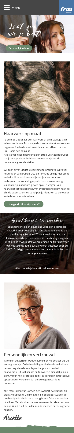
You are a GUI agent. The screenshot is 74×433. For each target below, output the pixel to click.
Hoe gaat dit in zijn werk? (24, 204)
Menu (15, 7)
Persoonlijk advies (19, 48)
